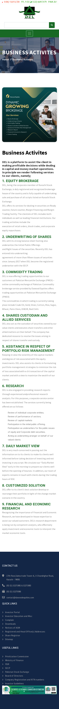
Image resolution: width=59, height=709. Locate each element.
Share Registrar (12, 635)
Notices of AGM (12, 627)
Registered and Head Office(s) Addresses (25, 631)
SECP (7, 668)
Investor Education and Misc (18, 616)
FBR (7, 664)
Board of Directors (14, 675)
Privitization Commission (17, 656)
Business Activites (23, 59)
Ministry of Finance (14, 660)
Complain (9, 620)
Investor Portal (12, 612)
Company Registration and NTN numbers (24, 679)
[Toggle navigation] (29, 33)
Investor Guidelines (14, 683)
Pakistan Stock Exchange (17, 672)
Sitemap (9, 639)
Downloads (10, 623)
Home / (6, 59)
